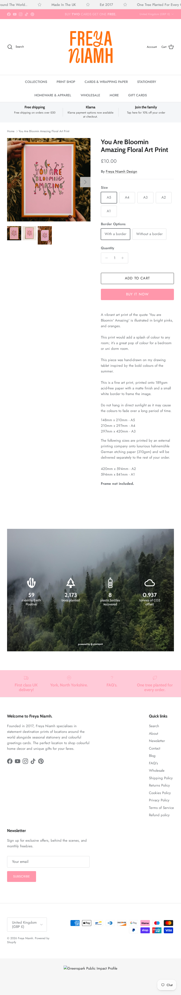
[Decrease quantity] (105, 258)
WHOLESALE (90, 95)
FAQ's (153, 763)
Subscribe (21, 876)
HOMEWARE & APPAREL (52, 95)
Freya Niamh (25, 938)
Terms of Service (161, 807)
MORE (114, 95)
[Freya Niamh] (90, 47)
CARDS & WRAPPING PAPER (106, 81)
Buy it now (137, 294)
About (153, 733)
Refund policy (159, 815)
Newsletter (157, 740)
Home (10, 131)
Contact (154, 748)
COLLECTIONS (36, 81)
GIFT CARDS (137, 95)
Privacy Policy (159, 800)
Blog (152, 755)
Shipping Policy (161, 778)
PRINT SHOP (66, 81)
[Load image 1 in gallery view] (48, 179)
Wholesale (157, 770)
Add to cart (137, 278)
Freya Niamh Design (121, 171)
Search (154, 726)
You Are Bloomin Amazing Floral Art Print (44, 131)
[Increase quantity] (124, 258)
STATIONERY (146, 81)
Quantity (107, 248)
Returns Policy (159, 785)
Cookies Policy (160, 792)
